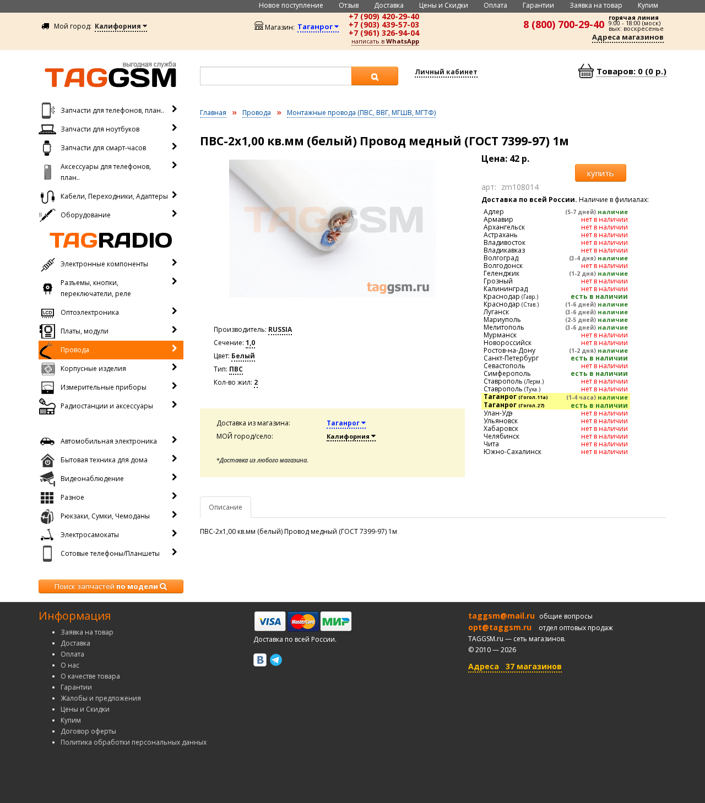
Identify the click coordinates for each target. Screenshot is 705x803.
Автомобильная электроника (109, 441)
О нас (70, 665)
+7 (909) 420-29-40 (384, 16)
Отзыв (349, 5)
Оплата (495, 5)
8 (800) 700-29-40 (563, 24)
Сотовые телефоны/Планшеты (110, 553)
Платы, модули (85, 331)
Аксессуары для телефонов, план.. (106, 172)
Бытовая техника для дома (104, 460)
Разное (72, 497)
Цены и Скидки (443, 5)
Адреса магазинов (628, 37)
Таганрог (344, 423)
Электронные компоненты (104, 264)
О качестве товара (90, 676)
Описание (225, 507)
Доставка (389, 5)
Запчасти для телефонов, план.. (112, 110)
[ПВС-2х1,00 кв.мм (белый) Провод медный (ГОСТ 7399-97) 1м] (332, 228)
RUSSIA (280, 329)
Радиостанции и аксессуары (107, 406)
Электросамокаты (90, 534)
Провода (75, 349)
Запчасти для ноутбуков (100, 129)
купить (600, 172)
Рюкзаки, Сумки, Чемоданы (105, 516)
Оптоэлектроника (90, 312)
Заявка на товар (596, 5)
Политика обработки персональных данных (134, 742)
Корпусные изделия (93, 368)
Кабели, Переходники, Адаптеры (114, 196)
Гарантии (538, 5)
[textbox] (276, 76)
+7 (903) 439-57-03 (384, 24)
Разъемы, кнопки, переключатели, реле (96, 288)
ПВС (236, 369)
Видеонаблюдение (92, 478)
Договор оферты (88, 731)
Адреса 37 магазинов (515, 666)
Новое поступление (291, 5)
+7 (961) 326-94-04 (384, 33)
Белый (243, 355)
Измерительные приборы (104, 387)
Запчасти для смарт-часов (103, 147)
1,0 (250, 342)
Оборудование (86, 215)
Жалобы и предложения (101, 698)
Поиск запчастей (106, 586)
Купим (648, 5)
